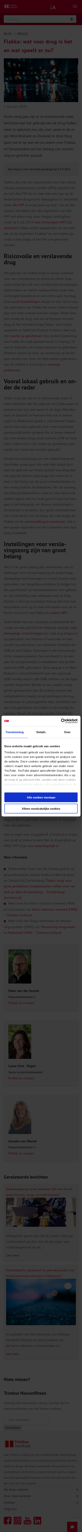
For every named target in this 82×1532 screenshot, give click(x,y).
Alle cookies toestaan (41, 797)
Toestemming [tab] (15, 732)
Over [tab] (67, 732)
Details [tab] (41, 732)
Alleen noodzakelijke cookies (41, 808)
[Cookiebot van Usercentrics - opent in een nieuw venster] (61, 720)
